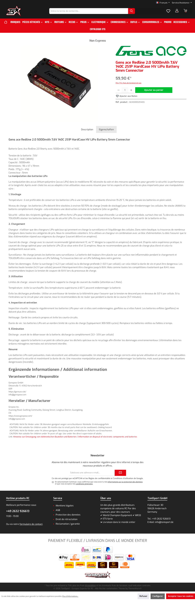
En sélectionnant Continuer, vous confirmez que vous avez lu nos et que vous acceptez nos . (99, 483)
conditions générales (84, 484)
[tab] (87, 129)
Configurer (157, 596)
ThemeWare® (135, 588)
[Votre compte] (176, 11)
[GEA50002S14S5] (59, 83)
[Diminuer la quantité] (118, 90)
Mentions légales (65, 505)
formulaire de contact (31, 524)
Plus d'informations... (70, 596)
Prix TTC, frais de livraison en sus (128, 83)
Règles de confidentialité (99, 478)
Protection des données (68, 514)
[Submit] (120, 473)
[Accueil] (6, 22)
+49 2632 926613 (17, 511)
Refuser (143, 596)
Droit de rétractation (66, 519)
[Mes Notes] (168, 11)
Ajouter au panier (153, 90)
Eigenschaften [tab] (106, 129)
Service (57, 498)
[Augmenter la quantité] (131, 90)
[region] (59, 83)
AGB (58, 510)
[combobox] (88, 11)
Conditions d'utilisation (123, 478)
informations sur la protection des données (125, 482)
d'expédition (90, 585)
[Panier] (185, 11)
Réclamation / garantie (68, 523)
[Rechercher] (131, 11)
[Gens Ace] (151, 51)
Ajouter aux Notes (128, 96)
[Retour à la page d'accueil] (13, 11)
